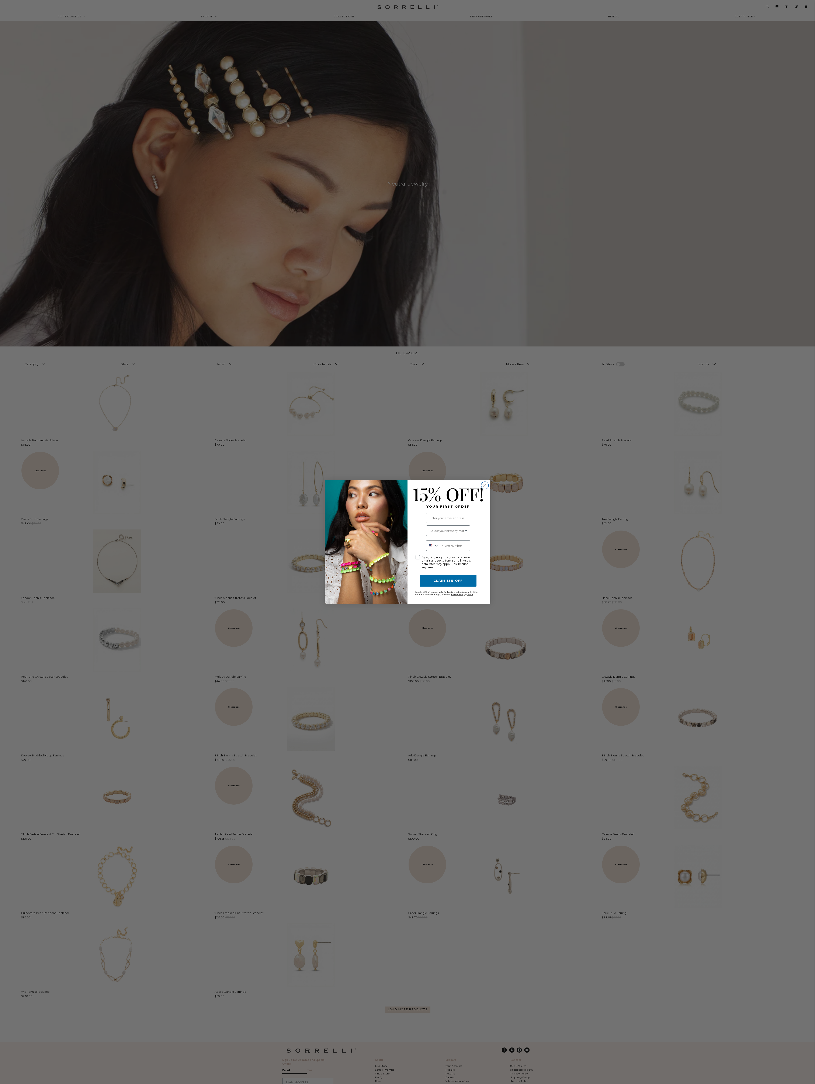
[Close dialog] (485, 485)
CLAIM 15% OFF (448, 581)
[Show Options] (466, 531)
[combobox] (447, 531)
